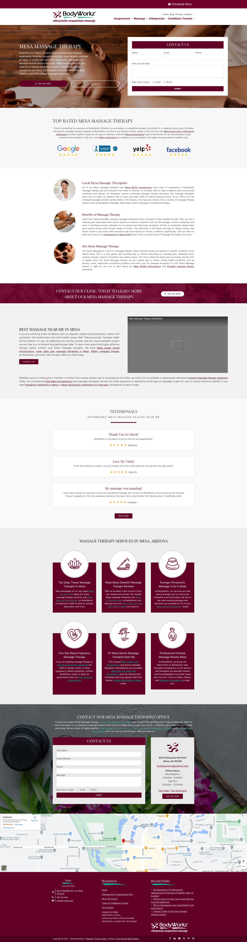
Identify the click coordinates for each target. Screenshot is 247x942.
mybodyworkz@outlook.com (172, 766)
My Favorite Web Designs (128, 939)
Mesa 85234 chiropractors (138, 187)
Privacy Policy (101, 939)
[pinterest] (189, 938)
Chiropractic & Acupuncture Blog (117, 894)
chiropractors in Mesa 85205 (117, 234)
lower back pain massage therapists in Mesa (62, 351)
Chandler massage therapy (180, 266)
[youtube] (179, 938)
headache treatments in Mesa (41, 384)
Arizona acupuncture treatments (72, 665)
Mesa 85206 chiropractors (147, 266)
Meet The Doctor (109, 898)
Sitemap (89, 939)
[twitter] (184, 938)
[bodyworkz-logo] (74, 12)
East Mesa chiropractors (59, 381)
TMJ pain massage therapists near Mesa (152, 728)
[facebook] (170, 938)
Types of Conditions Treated (115, 903)
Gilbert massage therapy (105, 351)
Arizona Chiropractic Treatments (115, 722)
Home (104, 890)
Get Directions (179, 790)
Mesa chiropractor (108, 137)
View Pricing (107, 907)
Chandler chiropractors (171, 680)
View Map (163, 790)
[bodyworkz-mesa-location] (123, 814)
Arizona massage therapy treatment (208, 378)
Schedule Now (182, 4)
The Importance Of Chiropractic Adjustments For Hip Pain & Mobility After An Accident (172, 892)
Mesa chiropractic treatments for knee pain (85, 384)
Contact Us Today (110, 911)
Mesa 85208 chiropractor (169, 606)
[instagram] (193, 938)
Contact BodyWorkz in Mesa (127, 680)
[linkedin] (175, 938)
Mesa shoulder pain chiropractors (115, 728)
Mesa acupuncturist (134, 134)
